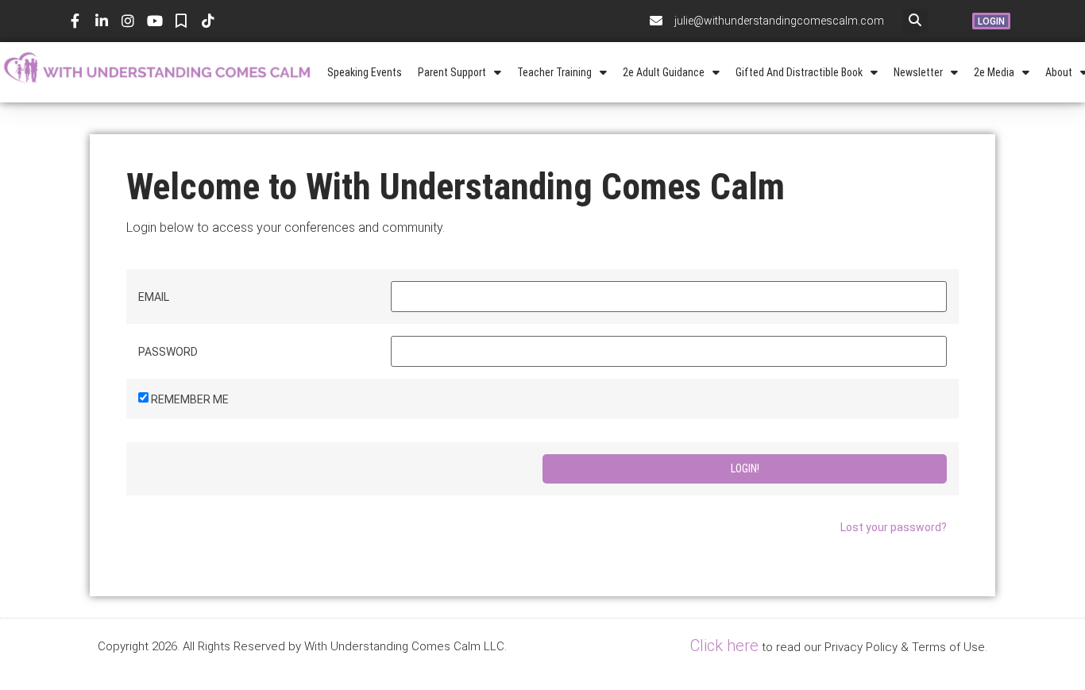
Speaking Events (364, 72)
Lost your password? (893, 527)
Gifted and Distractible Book (799, 72)
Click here (724, 645)
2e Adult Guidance (664, 72)
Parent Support (452, 72)
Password (168, 351)
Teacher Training (554, 72)
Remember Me (190, 399)
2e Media (994, 72)
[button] (915, 21)
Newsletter (918, 72)
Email (153, 297)
